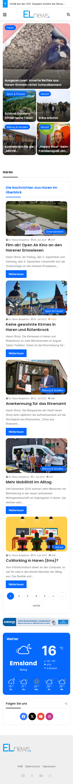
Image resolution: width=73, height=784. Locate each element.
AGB (20, 766)
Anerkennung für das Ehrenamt (36, 403)
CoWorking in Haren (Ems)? (32, 560)
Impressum (49, 766)
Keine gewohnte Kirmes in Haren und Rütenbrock (31, 327)
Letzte (36, 605)
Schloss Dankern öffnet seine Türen (19, 115)
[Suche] (68, 15)
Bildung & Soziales (17, 127)
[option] (36, 89)
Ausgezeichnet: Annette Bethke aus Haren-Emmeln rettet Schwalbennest (33, 82)
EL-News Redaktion (19, 239)
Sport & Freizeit (16, 93)
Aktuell (45, 93)
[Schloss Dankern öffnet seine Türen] (19, 106)
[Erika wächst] (53, 106)
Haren (10, 27)
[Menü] (5, 15)
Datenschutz (32, 766)
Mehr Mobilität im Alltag (28, 482)
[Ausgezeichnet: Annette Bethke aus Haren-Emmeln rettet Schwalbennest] (36, 56)
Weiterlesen (16, 274)
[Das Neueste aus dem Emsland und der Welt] (36, 14)
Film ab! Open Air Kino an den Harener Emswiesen (34, 247)
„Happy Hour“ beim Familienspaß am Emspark (53, 150)
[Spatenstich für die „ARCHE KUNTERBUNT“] (19, 139)
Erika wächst (48, 118)
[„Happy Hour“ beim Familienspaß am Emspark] (53, 139)
